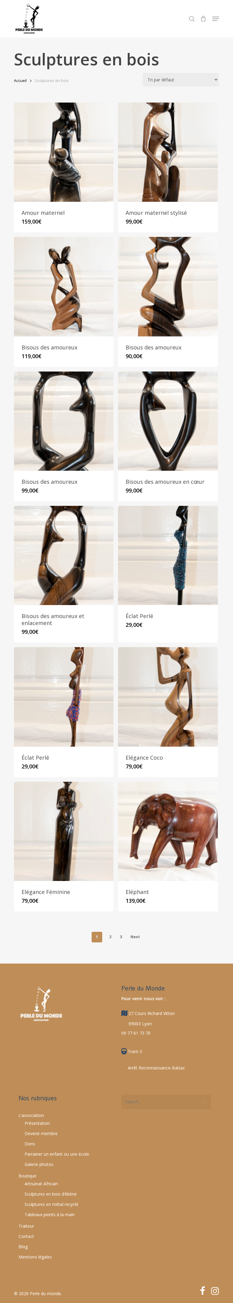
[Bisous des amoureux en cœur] (168, 421)
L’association (31, 1115)
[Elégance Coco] (168, 696)
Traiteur (26, 1226)
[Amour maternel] (63, 152)
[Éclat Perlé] (168, 555)
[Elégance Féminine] (63, 831)
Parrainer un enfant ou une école (57, 1154)
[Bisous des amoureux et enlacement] (63, 555)
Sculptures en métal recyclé (51, 1204)
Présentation (37, 1123)
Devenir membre (41, 1133)
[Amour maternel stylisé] (168, 152)
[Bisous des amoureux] (63, 286)
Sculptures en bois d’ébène (51, 1194)
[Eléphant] (168, 831)
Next (135, 936)
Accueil (20, 80)
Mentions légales (35, 1257)
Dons (30, 1144)
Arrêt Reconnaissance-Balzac (156, 1068)
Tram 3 (134, 1051)
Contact (26, 1236)
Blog (23, 1246)
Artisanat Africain (41, 1184)
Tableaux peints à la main (50, 1214)
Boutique (27, 1176)
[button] (215, 19)
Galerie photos (39, 1164)
